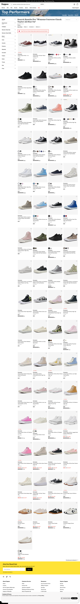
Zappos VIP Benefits (7, 591)
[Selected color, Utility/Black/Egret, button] (19, 119)
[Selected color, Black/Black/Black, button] (49, 248)
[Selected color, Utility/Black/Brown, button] (34, 248)
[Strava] (10, 576)
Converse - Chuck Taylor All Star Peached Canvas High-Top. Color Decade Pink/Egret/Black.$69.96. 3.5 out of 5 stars (70, 335)
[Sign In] (74, 4)
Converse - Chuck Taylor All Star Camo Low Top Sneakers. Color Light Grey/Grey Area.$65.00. (40, 304)
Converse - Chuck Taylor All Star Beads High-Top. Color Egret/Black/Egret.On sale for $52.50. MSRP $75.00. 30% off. (25, 486)
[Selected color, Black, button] (49, 54)
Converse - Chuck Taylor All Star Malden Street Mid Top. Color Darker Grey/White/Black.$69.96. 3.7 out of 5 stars (55, 274)
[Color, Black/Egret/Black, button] (21, 119)
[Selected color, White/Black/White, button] (19, 151)
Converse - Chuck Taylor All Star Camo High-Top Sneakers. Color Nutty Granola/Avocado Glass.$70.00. (55, 335)
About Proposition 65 (26, 591)
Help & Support (75, 7)
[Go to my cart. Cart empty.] (77, 4)
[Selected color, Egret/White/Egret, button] (34, 431)
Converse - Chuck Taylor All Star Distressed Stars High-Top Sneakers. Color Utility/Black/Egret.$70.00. (25, 113)
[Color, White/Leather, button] (66, 87)
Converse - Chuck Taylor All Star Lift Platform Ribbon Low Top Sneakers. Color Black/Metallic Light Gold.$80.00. (40, 274)
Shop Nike (64, 15)
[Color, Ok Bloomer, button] (36, 184)
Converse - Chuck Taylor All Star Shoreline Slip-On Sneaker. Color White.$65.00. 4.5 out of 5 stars (55, 81)
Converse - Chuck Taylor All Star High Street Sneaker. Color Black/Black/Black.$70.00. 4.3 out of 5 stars (25, 81)
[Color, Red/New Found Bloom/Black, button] (66, 216)
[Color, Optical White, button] (55, 54)
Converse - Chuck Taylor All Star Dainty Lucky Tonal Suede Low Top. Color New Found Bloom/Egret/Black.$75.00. (25, 395)
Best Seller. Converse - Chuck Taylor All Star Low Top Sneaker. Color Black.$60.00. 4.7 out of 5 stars (55, 49)
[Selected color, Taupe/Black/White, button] (64, 248)
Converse (31, 26)
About (4, 583)
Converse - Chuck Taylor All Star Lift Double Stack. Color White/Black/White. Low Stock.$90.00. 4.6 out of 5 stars (55, 425)
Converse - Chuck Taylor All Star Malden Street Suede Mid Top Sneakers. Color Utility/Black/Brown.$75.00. (40, 243)
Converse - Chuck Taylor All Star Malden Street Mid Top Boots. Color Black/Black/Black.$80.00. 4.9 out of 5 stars (55, 243)
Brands (61, 583)
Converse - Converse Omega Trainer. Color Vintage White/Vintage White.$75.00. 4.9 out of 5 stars (70, 515)
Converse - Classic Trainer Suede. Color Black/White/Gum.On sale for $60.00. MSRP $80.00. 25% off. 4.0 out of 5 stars (55, 515)
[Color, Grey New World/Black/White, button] (39, 151)
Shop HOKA (70, 15)
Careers (4, 585)
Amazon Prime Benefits (8, 589)
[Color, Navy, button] (53, 54)
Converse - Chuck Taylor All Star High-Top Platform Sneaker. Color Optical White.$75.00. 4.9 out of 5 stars (25, 178)
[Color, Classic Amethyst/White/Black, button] (22, 184)
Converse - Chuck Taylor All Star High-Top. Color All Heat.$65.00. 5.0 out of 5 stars (55, 113)
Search (42, 4)
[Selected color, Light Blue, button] (34, 184)
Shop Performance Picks (49, 1)
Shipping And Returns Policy (28, 589)
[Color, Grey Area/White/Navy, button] (43, 151)
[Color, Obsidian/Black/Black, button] (66, 248)
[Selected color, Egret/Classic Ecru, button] (19, 551)
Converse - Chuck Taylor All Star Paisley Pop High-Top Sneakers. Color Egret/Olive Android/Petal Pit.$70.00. (25, 365)
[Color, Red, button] (57, 54)
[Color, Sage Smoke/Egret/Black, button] (66, 340)
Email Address (7, 569)
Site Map (43, 587)
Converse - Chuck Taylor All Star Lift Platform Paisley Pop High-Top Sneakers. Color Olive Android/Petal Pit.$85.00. (70, 274)
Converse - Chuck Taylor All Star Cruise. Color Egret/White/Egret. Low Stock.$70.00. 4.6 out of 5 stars (40, 425)
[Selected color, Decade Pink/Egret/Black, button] (64, 340)
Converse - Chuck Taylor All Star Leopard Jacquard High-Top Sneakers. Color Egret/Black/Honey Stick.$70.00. (25, 210)
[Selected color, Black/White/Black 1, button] (34, 151)
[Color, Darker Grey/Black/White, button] (51, 184)
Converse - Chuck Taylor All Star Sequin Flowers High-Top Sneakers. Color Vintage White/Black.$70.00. (70, 178)
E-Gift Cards (43, 591)
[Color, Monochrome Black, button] (51, 54)
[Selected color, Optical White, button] (19, 184)
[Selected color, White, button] (49, 87)
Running (62, 589)
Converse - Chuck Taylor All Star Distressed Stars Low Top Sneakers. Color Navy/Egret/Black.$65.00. (40, 113)
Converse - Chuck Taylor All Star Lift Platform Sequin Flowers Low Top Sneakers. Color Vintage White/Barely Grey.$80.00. (25, 274)
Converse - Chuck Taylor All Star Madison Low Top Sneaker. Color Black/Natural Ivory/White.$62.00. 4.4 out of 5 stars (55, 210)
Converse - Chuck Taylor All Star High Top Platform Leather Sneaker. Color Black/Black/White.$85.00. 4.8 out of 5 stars (40, 81)
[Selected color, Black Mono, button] (64, 87)
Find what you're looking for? (71, 560)
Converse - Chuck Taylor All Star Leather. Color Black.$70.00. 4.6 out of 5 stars (70, 49)
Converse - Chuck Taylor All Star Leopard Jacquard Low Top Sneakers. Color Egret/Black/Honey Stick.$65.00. (70, 146)
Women (37, 26)
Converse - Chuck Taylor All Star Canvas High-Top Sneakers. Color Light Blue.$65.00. (40, 178)
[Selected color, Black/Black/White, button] (34, 87)
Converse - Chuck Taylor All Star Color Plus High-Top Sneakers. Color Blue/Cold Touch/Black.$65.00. (70, 210)
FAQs (23, 583)
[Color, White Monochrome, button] (66, 54)
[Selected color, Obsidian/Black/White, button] (49, 184)
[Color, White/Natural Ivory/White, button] (51, 216)
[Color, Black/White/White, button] (21, 151)
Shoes (25, 26)
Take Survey (43, 589)
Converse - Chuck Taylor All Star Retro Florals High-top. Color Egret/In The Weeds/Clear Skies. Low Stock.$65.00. (55, 365)
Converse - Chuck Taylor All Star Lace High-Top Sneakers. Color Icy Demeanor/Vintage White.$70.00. (70, 365)
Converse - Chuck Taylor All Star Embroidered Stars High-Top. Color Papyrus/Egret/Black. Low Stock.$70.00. (40, 365)
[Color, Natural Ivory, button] (70, 119)
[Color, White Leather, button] (68, 54)
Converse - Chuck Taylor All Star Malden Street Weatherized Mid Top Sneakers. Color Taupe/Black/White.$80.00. (70, 243)
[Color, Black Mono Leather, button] (70, 54)
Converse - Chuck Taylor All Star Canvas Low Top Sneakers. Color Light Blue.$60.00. (40, 210)
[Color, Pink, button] (58, 54)
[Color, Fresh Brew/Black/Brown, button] (36, 248)
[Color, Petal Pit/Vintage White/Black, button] (72, 119)
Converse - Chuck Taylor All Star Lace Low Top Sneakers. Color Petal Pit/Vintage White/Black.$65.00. (40, 395)
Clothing (62, 585)
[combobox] (25, 4)
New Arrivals (62, 587)
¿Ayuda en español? (26, 587)
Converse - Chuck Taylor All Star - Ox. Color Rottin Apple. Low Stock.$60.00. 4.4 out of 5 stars (25, 49)
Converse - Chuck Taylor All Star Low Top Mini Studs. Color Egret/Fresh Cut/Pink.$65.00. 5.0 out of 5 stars (40, 335)
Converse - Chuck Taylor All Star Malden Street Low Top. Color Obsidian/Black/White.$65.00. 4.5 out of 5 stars (55, 178)
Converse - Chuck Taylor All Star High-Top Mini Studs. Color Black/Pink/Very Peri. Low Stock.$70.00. (70, 304)
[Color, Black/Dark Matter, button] (21, 551)
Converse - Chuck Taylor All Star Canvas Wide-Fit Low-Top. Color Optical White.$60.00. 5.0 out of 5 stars (55, 395)
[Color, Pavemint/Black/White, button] (36, 151)
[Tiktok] (7, 576)
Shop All (76, 15)
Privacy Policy (41, 595)
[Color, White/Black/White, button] (36, 87)
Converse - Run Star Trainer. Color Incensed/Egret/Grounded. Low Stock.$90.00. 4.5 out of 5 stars (25, 515)
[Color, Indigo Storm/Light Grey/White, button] (41, 151)
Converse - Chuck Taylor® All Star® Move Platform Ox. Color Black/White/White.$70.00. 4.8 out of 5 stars (40, 49)
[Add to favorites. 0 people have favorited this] (31, 35)
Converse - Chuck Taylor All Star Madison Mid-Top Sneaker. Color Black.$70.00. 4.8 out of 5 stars (55, 146)
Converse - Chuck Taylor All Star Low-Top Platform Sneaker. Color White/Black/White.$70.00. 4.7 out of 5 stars (25, 146)
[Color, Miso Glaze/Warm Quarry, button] (51, 340)
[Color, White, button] (68, 87)
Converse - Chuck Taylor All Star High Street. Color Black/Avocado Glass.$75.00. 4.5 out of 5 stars (25, 304)
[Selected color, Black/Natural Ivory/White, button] (49, 216)
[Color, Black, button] (53, 87)
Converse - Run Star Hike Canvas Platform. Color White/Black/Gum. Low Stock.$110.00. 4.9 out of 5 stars (70, 486)
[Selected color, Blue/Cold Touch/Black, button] (64, 216)
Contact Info (24, 585)
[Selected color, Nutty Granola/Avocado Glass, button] (49, 340)
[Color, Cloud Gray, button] (51, 87)
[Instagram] (3, 576)
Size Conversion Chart (45, 583)
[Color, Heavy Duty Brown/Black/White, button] (38, 151)
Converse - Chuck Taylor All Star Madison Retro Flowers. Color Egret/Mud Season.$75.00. (25, 335)
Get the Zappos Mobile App (9, 587)
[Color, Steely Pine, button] (38, 184)
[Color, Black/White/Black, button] (51, 248)
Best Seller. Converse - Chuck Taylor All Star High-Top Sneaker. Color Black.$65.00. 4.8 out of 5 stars (70, 113)
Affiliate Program (44, 585)
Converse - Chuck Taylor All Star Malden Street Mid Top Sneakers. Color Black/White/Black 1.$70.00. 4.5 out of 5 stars (40, 146)
